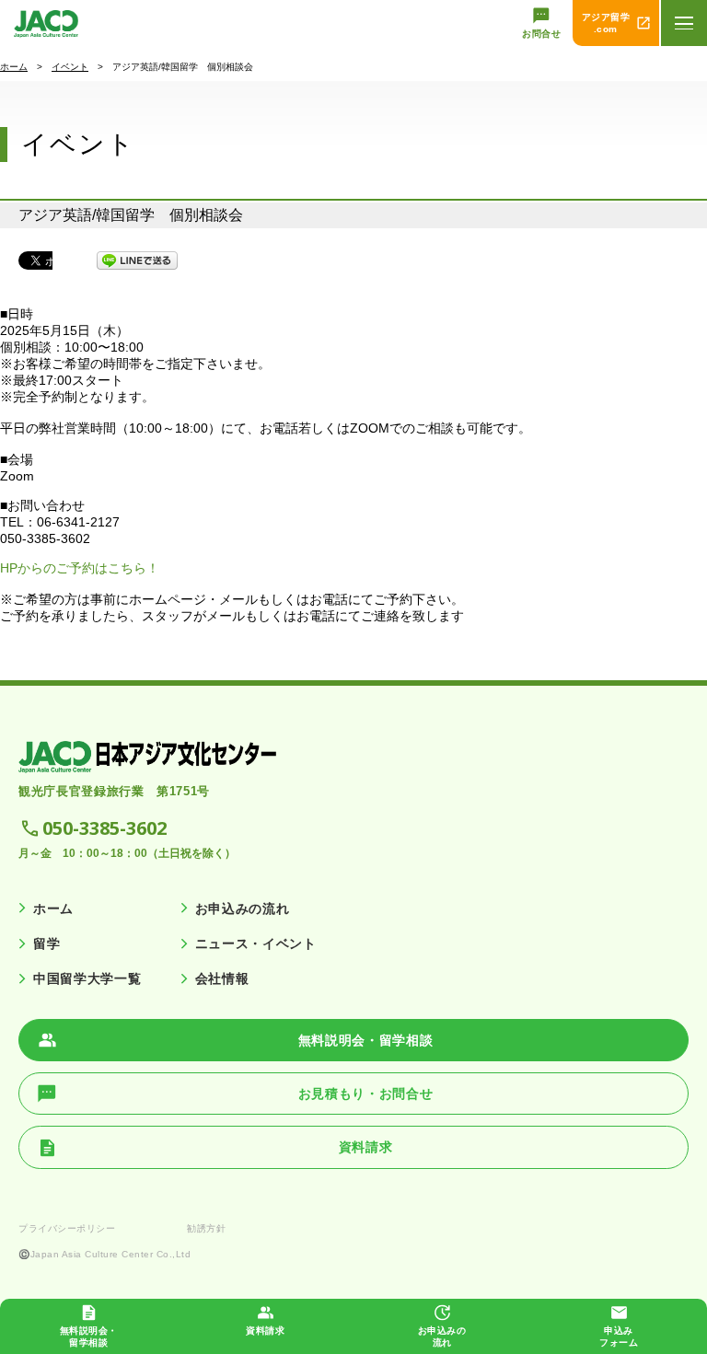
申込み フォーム (618, 1336)
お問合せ (541, 34)
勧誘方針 (206, 1228)
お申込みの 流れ (442, 1336)
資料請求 (265, 1330)
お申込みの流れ (242, 908)
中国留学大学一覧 (87, 978)
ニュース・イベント (256, 943)
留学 (46, 943)
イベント (70, 67)
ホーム (14, 67)
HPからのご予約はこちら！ (79, 568)
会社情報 (222, 978)
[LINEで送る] (137, 260)
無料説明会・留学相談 (366, 1040)
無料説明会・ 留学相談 (89, 1336)
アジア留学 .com (606, 23)
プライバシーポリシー (66, 1228)
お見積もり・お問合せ (366, 1093)
